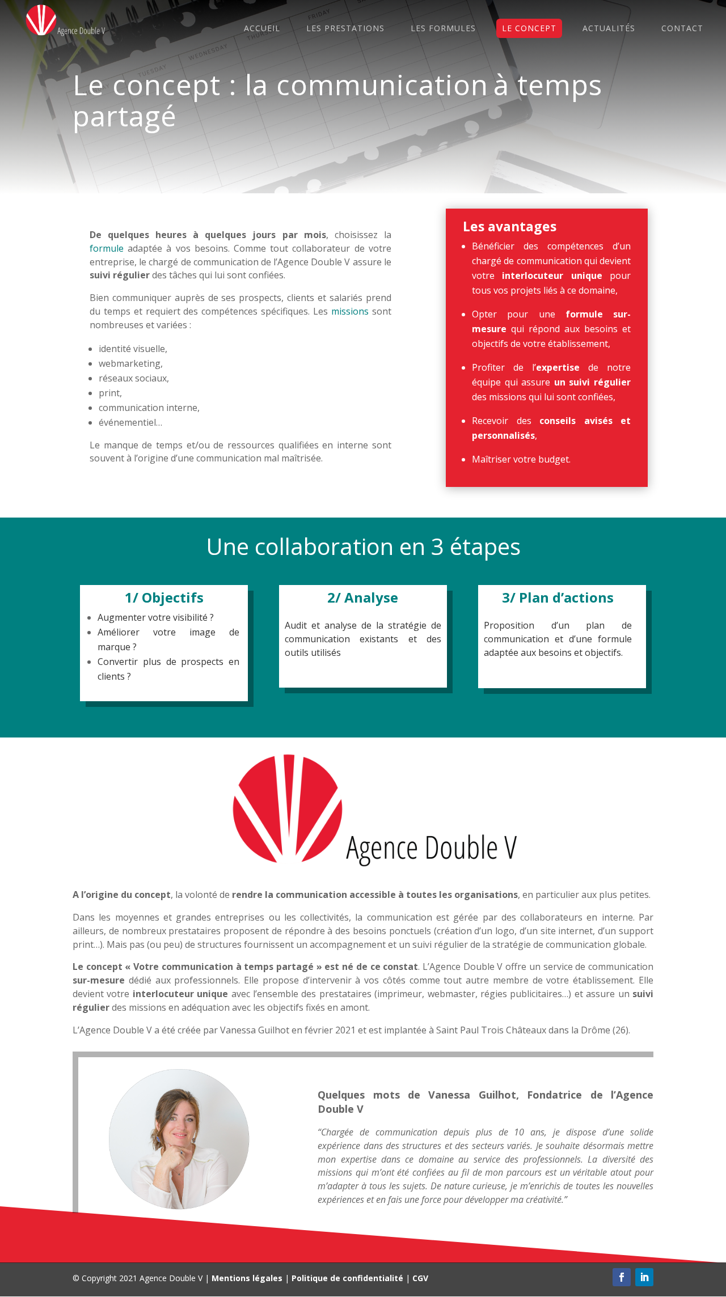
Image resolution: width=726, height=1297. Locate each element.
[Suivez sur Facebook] (622, 1277)
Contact (682, 28)
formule (107, 248)
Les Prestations (345, 28)
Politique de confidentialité (347, 1278)
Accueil (262, 28)
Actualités (609, 28)
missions (350, 311)
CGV (420, 1278)
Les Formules (443, 28)
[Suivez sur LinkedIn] (644, 1277)
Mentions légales (247, 1278)
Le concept (529, 28)
